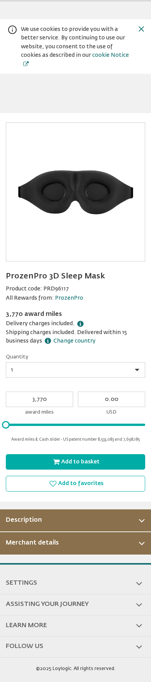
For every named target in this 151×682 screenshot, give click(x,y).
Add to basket (80, 462)
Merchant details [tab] (32, 543)
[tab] (75, 520)
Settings (21, 583)
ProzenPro (69, 298)
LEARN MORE (26, 626)
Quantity (17, 357)
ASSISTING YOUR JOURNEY (47, 604)
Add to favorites (80, 483)
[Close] (141, 28)
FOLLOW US (24, 646)
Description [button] (24, 520)
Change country (74, 341)
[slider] (6, 425)
